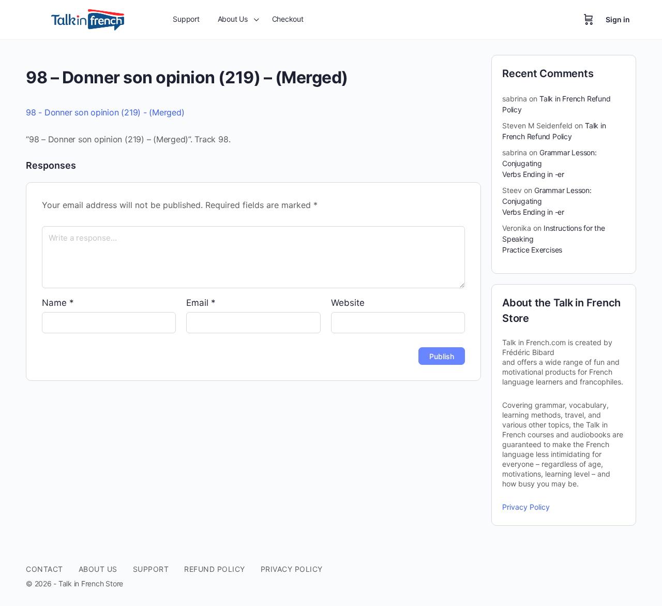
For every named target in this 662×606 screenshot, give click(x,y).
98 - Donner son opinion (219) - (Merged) (105, 112)
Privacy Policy (526, 506)
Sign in (618, 19)
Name (58, 303)
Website (348, 303)
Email (201, 303)
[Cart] (588, 19)
